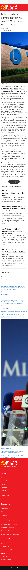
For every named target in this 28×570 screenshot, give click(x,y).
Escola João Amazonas (7, 527)
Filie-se (3, 484)
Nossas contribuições (7, 550)
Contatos (3, 490)
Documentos (4, 508)
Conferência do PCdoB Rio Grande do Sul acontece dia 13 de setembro (13, 231)
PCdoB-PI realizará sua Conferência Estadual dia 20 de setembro (13, 252)
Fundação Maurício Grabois (9, 524)
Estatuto (3, 512)
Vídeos (3, 553)
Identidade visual (6, 559)
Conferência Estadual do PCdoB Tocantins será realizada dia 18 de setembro (13, 209)
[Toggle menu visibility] (25, 7)
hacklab (16, 568)
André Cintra (4, 28)
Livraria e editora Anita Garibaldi (10, 534)
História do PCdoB (6, 481)
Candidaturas (5, 546)
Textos (3, 500)
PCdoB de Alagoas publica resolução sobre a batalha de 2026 (13, 193)
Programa (4, 515)
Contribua (4, 487)
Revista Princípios (6, 531)
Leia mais (11, 265)
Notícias (3, 478)
